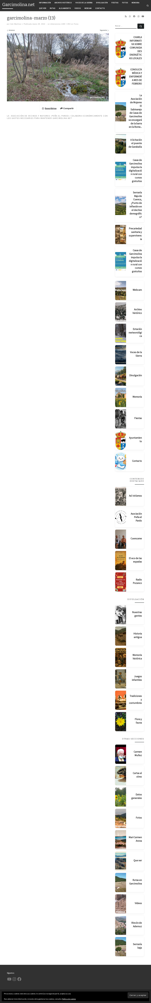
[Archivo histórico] (120, 312)
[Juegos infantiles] (120, 678)
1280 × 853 (66, 24)
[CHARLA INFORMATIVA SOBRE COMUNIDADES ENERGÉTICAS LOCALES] (120, 48)
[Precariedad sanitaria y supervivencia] (120, 234)
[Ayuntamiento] (120, 440)
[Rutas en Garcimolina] (120, 882)
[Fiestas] (120, 418)
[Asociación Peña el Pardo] (120, 517)
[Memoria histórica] (120, 657)
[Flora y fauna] (120, 721)
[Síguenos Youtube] (143, 16)
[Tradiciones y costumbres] (120, 700)
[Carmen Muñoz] (120, 754)
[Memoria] (120, 397)
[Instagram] (138, 16)
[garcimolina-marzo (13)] (58, 67)
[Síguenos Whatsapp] (130, 16)
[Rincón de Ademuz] (120, 925)
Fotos (75, 24)
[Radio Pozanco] (120, 582)
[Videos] (120, 903)
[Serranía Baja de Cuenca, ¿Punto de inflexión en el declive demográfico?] (120, 205)
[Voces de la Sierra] (120, 354)
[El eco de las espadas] (120, 560)
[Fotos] (120, 818)
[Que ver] (120, 861)
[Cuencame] (120, 539)
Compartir (68, 108)
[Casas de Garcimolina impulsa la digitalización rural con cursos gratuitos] (120, 171)
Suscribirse (50, 108)
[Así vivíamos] (120, 496)
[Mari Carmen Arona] (120, 839)
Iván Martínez (15, 24)
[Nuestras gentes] (120, 614)
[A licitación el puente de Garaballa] (120, 144)
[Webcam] (120, 290)
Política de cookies (69, 999)
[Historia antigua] (120, 636)
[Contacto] (120, 461)
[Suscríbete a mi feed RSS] (126, 16)
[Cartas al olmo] (120, 775)
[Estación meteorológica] (120, 333)
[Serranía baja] (120, 946)
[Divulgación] (120, 376)
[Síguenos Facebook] (134, 16)
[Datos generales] (120, 797)
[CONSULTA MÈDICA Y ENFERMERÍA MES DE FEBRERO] (120, 77)
